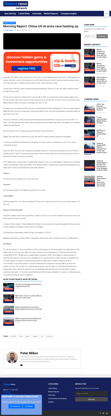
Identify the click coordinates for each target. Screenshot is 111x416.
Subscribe (102, 36)
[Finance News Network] (15, 5)
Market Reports (51, 13)
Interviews (36, 13)
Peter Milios (29, 353)
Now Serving (10, 13)
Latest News (24, 13)
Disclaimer (7, 392)
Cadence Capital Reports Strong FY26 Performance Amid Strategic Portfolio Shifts (102, 165)
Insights (51, 402)
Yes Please (29, 406)
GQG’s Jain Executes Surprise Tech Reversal (101, 107)
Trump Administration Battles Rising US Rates (102, 120)
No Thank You (15, 406)
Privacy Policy (8, 394)
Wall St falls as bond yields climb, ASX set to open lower (102, 80)
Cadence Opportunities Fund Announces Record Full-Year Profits (101, 181)
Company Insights (69, 13)
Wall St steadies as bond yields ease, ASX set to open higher (102, 53)
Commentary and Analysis (57, 399)
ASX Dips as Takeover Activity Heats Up (101, 133)
